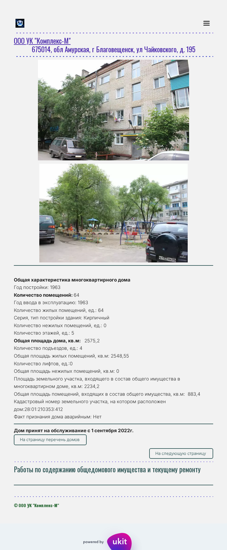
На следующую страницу (181, 453)
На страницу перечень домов (50, 439)
